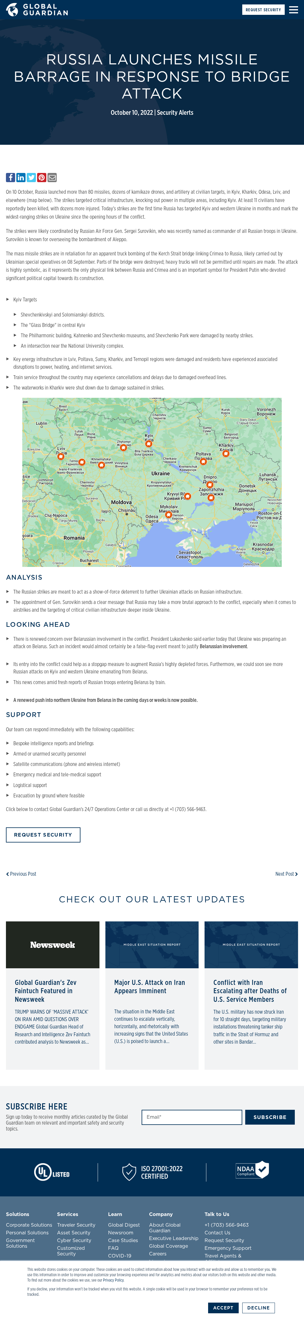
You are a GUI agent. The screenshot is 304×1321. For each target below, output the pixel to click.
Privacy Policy (113, 1280)
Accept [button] (223, 1308)
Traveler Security (76, 1225)
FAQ (113, 1248)
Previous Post (22, 874)
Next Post (285, 874)
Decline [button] (258, 1308)
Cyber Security (74, 1240)
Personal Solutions (27, 1233)
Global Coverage (168, 1246)
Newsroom (120, 1233)
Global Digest (124, 1225)
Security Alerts (175, 112)
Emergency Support (228, 1248)
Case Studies (123, 1240)
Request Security (263, 10)
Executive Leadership (174, 1238)
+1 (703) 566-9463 (227, 1225)
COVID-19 (119, 1256)
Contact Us (217, 1233)
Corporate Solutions (29, 1225)
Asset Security (73, 1233)
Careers (158, 1254)
